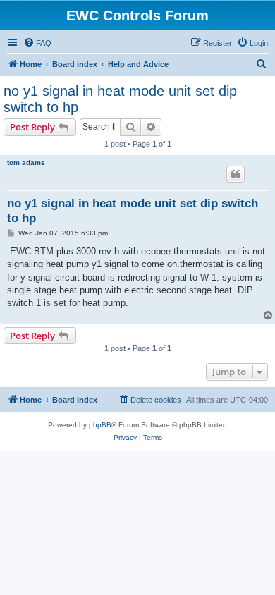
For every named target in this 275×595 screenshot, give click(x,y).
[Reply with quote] (235, 174)
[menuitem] (37, 43)
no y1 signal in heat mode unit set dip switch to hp (120, 99)
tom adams (26, 162)
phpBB (100, 425)
